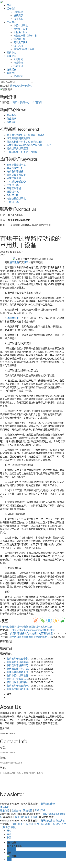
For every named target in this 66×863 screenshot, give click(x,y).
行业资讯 (18, 62)
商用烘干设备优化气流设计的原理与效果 (31, 633)
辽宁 (58, 824)
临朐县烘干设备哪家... (18, 682)
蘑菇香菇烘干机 (15, 168)
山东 (42, 824)
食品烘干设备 (21, 28)
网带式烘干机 (14, 178)
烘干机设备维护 (8, 626)
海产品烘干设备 (15, 171)
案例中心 (11, 52)
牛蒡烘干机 (13, 184)
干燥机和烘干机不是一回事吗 (22, 151)
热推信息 (4, 810)
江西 (36, 824)
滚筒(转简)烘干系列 (24, 49)
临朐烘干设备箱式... (17, 678)
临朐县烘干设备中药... (18, 658)
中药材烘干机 (21, 25)
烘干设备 (15, 85)
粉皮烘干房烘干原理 (17, 148)
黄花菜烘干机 (14, 188)
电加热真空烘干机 (16, 198)
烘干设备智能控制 (26, 626)
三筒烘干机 (13, 201)
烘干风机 (18, 45)
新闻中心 (11, 55)
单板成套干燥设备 (16, 174)
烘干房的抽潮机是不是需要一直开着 (26, 134)
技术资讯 (18, 66)
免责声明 (60, 820)
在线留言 (11, 69)
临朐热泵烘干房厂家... (18, 668)
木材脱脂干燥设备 (16, 181)
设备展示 (18, 15)
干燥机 (27, 85)
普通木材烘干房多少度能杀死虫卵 (24, 141)
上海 (2, 827)
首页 (9, 5)
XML (43, 810)
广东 (52, 824)
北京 (20, 824)
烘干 (22, 85)
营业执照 (18, 18)
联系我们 (11, 72)
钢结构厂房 (19, 39)
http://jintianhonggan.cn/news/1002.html (33, 630)
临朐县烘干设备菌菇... (18, 662)
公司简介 (18, 12)
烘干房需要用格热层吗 (18, 138)
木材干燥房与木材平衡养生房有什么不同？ (29, 145)
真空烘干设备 (21, 42)
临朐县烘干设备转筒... (18, 665)
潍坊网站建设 (48, 803)
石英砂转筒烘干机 (16, 164)
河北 (15, 824)
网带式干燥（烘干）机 (25, 35)
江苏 (25, 824)
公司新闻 (18, 59)
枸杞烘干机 (13, 195)
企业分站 (16, 810)
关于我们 (11, 8)
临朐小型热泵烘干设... (18, 672)
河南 (47, 824)
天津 (63, 824)
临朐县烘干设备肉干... (18, 685)
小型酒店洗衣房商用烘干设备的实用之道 (30, 636)
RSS (37, 810)
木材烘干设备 (21, 32)
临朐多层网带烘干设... (18, 689)
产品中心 (11, 22)
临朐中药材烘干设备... (18, 675)
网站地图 (27, 810)
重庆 (7, 827)
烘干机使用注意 (44, 626)
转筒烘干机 (13, 191)
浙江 (31, 824)
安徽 (13, 827)
